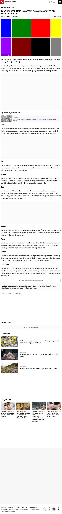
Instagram (13, 288)
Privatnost (24, 507)
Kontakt (17, 507)
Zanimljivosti (10, 7)
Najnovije (6, 399)
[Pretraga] (52, 2)
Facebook (5, 288)
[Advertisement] (31, 92)
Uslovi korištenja (33, 507)
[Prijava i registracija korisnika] (54, 1)
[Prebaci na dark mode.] (50, 1)
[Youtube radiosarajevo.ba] (58, 509)
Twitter (54, 286)
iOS (38, 286)
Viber (30, 288)
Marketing (3, 507)
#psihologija (17, 293)
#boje (3, 293)
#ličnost (9, 293)
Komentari (6, 322)
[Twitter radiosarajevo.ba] (49, 509)
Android (33, 286)
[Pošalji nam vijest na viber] (54, 509)
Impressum (10, 507)
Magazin (3, 7)
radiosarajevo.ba (15, 509)
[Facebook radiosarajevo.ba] (44, 509)
